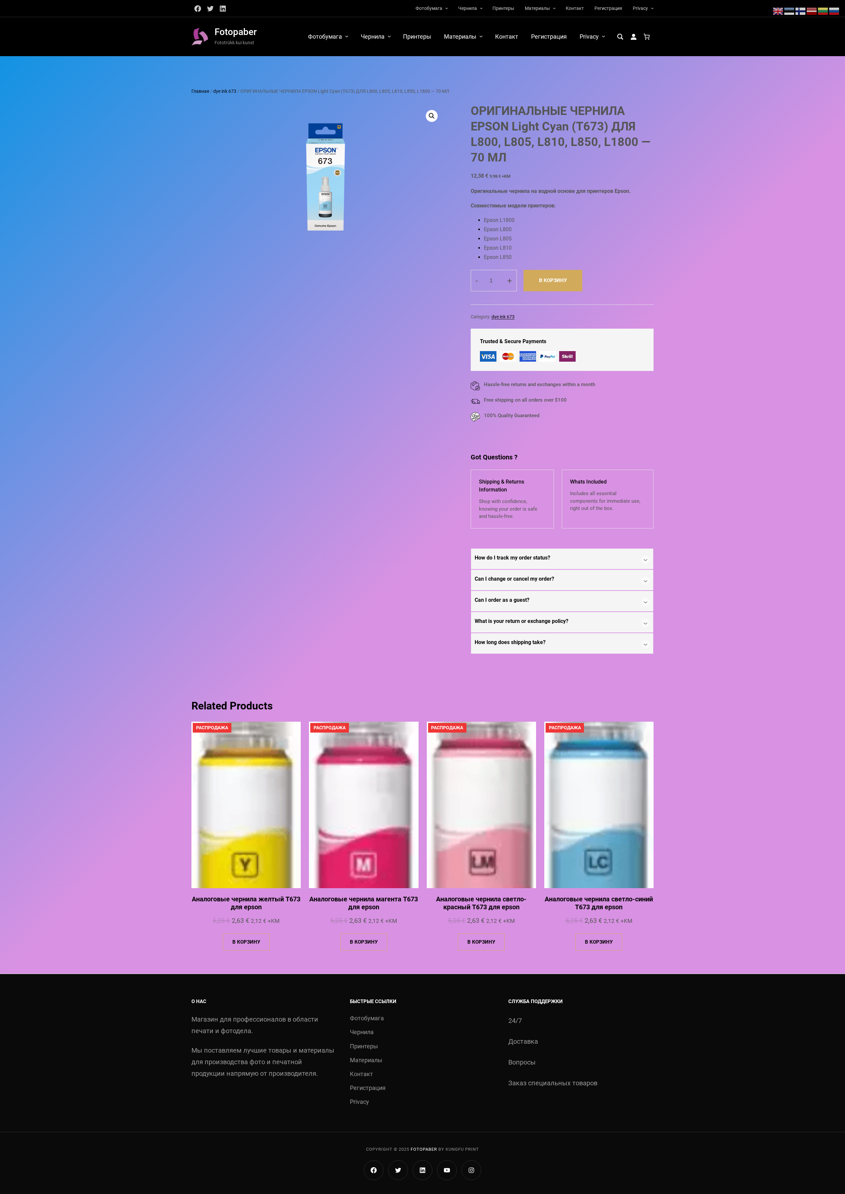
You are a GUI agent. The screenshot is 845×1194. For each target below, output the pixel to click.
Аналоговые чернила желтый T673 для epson (246, 903)
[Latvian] (812, 11)
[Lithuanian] (823, 11)
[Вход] (633, 37)
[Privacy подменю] (652, 8)
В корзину (553, 280)
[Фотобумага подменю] (446, 8)
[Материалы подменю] (554, 8)
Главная (200, 91)
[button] (432, 116)
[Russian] (834, 11)
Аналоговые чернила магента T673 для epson (363, 903)
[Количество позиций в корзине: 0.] (647, 37)
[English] (778, 11)
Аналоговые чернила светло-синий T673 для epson (599, 903)
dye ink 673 (224, 91)
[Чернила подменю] (481, 8)
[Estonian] (789, 11)
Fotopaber (236, 31)
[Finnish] (800, 11)
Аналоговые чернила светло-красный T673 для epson (481, 903)
